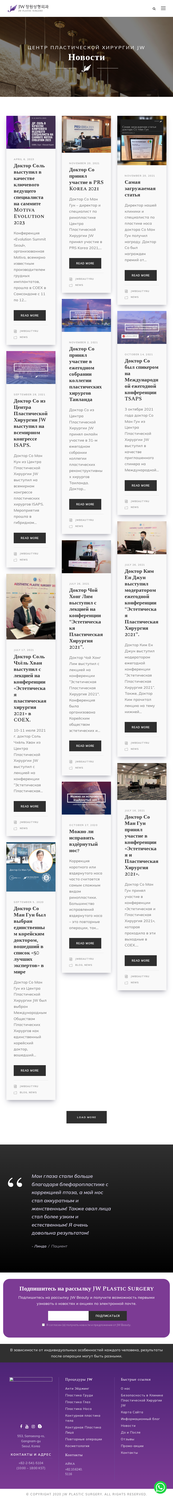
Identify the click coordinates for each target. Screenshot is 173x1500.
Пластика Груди (79, 1395)
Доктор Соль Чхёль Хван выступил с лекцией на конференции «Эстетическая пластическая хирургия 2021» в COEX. (30, 688)
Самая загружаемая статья (140, 188)
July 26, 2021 (135, 564)
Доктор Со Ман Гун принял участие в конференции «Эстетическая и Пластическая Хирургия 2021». (141, 845)
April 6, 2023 (24, 159)
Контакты (129, 1453)
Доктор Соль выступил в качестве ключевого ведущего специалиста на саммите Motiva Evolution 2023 (29, 194)
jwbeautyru (29, 331)
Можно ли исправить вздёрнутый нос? (83, 841)
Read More (30, 315)
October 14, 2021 (139, 354)
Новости (128, 1426)
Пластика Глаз (78, 1402)
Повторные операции (83, 1439)
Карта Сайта (132, 1412)
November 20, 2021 (84, 163)
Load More (86, 1117)
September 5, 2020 (29, 902)
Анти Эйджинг (77, 1388)
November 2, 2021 (83, 342)
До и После (131, 1432)
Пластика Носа (78, 1409)
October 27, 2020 (83, 825)
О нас (125, 1388)
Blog (79, 965)
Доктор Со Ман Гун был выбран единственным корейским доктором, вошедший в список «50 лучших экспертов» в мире (30, 940)
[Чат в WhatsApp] (160, 1487)
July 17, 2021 (24, 649)
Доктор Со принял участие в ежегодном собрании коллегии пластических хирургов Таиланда (85, 374)
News (24, 337)
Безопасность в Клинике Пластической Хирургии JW (142, 1400)
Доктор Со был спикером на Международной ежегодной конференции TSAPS (141, 380)
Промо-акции (132, 1446)
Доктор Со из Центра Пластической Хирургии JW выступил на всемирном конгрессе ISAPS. (30, 423)
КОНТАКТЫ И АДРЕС (31, 1455)
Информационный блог (140, 1419)
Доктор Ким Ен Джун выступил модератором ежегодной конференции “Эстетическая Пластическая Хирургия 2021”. (141, 603)
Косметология (77, 1446)
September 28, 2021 (29, 394)
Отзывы (127, 1439)
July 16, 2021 (135, 810)
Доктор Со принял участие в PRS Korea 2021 (86, 179)
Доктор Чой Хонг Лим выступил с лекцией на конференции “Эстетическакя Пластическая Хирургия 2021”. (86, 618)
